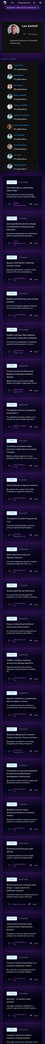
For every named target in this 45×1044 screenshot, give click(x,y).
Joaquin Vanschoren (21, 115)
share (36, 204)
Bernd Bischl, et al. (20, 571)
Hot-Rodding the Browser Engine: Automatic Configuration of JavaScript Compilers (22, 449)
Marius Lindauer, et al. (20, 427)
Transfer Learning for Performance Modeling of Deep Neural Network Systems (20, 374)
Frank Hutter (19, 65)
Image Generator (24, 3)
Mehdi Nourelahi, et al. (20, 204)
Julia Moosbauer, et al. (19, 243)
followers (33, 34)
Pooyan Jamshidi (20, 105)
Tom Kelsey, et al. (19, 979)
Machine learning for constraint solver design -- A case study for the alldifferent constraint (21, 888)
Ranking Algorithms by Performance (21, 591)
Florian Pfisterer (20, 165)
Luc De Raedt (19, 135)
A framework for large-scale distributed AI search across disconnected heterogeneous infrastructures (22, 774)
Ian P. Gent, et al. (19, 829)
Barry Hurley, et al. (20, 640)
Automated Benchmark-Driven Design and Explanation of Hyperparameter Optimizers (21, 227)
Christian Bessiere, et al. (19, 535)
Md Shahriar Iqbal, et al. (19, 351)
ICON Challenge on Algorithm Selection (22, 485)
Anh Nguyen (18, 85)
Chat (12, 3)
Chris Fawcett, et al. (19, 466)
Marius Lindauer (20, 95)
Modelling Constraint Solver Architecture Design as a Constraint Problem (20, 813)
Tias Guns (17, 155)
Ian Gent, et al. (19, 904)
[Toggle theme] (34, 3)
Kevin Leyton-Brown (21, 125)
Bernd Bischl (18, 75)
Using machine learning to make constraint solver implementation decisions (20, 927)
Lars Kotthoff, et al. (20, 279)
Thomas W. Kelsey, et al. (19, 751)
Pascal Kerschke (20, 145)
